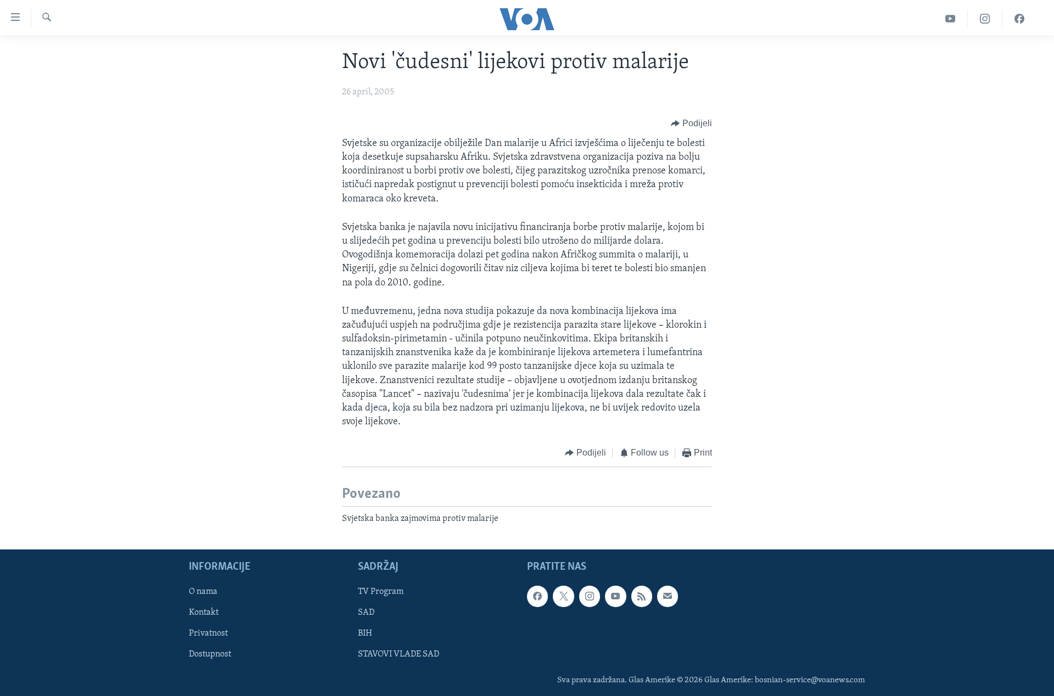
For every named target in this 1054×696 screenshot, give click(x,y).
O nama (203, 592)
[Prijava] (667, 596)
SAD (366, 613)
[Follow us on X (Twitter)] (563, 596)
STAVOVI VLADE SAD (398, 654)
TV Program (380, 592)
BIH (365, 634)
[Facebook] (1019, 18)
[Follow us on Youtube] (615, 596)
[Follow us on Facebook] (537, 596)
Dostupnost (210, 654)
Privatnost (208, 634)
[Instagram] (985, 18)
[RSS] (641, 596)
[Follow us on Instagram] (589, 596)
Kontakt (203, 613)
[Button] (691, 123)
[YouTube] (950, 18)
